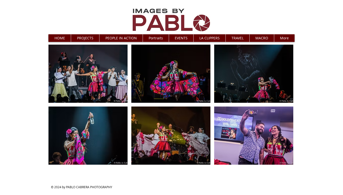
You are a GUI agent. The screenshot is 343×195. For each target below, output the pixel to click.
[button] (85, 38)
